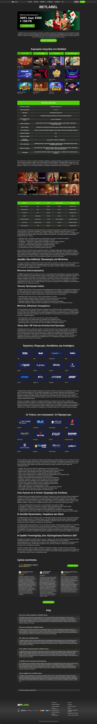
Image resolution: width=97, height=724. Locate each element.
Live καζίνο (39, 53)
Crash (55, 53)
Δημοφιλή (24, 53)
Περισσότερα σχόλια (48, 602)
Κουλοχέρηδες (71, 53)
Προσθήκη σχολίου (73, 565)
